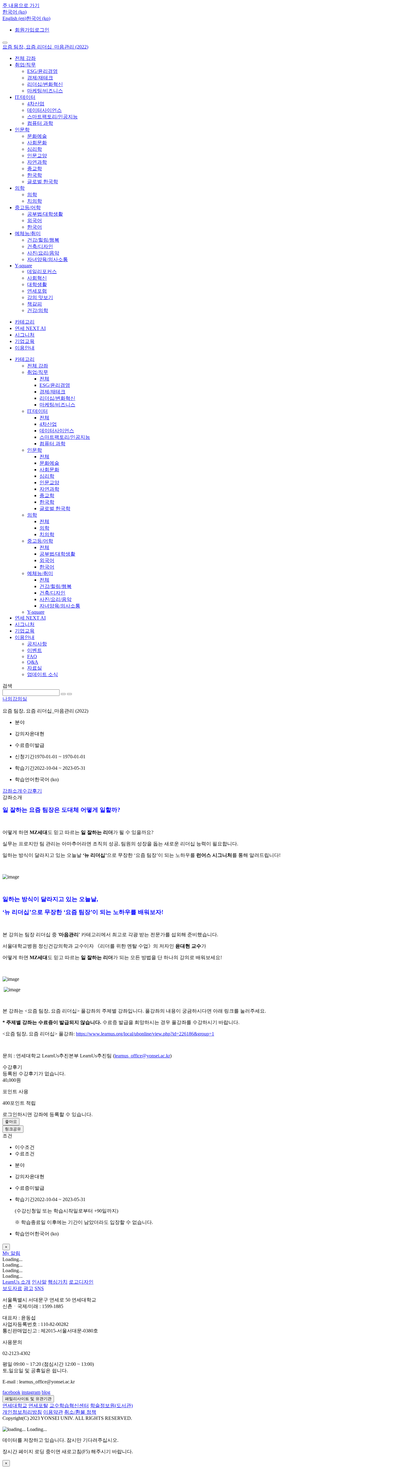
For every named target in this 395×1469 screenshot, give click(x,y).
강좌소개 (12, 791)
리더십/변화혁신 (45, 84)
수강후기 (32, 791)
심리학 (34, 149)
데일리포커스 (42, 271)
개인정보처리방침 (22, 1412)
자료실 (34, 668)
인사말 (39, 1282)
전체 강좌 (25, 58)
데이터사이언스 (44, 110)
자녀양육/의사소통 (47, 259)
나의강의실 (14, 698)
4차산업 (35, 103)
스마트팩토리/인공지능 (52, 116)
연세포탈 (38, 1405)
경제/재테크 (40, 77)
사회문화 (37, 142)
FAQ (32, 656)
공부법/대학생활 (45, 214)
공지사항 (37, 643)
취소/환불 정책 (80, 1412)
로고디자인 (81, 1282)
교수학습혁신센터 (69, 1405)
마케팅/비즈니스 (45, 90)
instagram (31, 1392)
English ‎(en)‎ (14, 18)
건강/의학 (37, 310)
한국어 (34, 227)
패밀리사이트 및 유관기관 (28, 1398)
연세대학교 (14, 1405)
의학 (20, 188)
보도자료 (12, 1288)
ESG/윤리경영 (42, 71)
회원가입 (25, 29)
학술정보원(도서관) (111, 1405)
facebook (11, 1392)
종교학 (34, 168)
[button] (14, 12)
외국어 (34, 220)
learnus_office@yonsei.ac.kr (142, 1055)
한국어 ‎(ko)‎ (38, 18)
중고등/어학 (28, 207)
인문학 (22, 129)
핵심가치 (58, 1282)
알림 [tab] (15, 1253)
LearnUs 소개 (16, 1282)
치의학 (34, 201)
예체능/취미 (28, 233)
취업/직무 (25, 64)
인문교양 (37, 155)
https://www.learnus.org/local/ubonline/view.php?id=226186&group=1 (145, 1033)
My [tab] (6, 1253)
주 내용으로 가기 (21, 5)
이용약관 (53, 1412)
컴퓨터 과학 (40, 123)
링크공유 (13, 1129)
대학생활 (37, 284)
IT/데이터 (25, 97)
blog (46, 1392)
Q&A (32, 662)
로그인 (42, 29)
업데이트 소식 (42, 674)
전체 (44, 378)
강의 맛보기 (40, 297)
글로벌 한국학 (42, 181)
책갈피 (34, 304)
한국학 (34, 175)
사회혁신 (37, 278)
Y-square (23, 265)
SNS (39, 1288)
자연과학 (37, 162)
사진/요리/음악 (43, 253)
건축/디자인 (40, 246)
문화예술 (37, 136)
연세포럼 (37, 291)
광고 (28, 1288)
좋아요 (11, 1121)
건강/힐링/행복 (43, 240)
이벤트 (34, 650)
